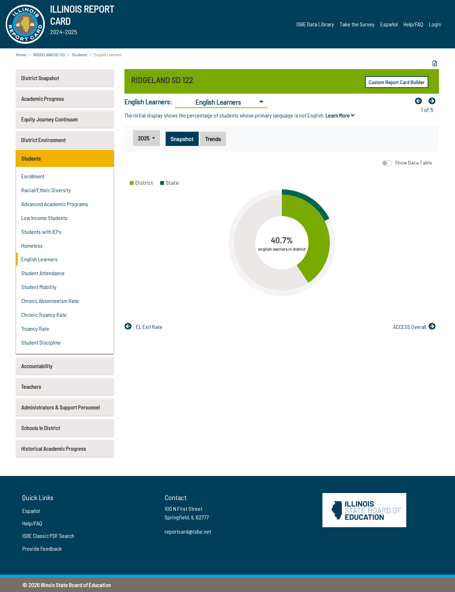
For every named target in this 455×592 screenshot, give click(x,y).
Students (31, 158)
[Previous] (420, 100)
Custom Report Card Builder (397, 82)
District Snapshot (40, 77)
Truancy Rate (35, 328)
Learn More (338, 115)
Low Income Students (44, 217)
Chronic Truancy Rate (44, 314)
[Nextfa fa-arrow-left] (433, 100)
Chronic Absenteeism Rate (50, 300)
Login (435, 24)
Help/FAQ (413, 24)
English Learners (39, 259)
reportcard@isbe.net (188, 531)
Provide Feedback (42, 548)
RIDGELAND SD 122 (49, 54)
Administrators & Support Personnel (60, 407)
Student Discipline (41, 342)
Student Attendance (43, 272)
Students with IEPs (41, 231)
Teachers (31, 386)
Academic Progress (42, 98)
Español (389, 24)
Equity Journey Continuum (49, 119)
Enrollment (32, 176)
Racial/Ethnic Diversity (46, 190)
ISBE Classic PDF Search (48, 535)
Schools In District (40, 427)
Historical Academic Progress (53, 448)
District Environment (43, 139)
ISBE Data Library (315, 24)
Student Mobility (39, 286)
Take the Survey (357, 24)
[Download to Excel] (434, 63)
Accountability (37, 365)
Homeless (32, 245)
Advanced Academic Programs (54, 203)
